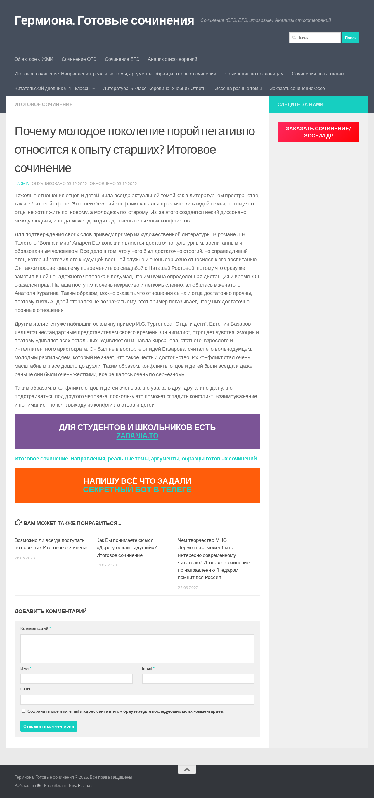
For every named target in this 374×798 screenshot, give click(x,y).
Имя (25, 668)
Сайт (25, 689)
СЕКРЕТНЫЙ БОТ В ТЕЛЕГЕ (137, 489)
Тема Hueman (80, 785)
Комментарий (35, 628)
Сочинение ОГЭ (79, 59)
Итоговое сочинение (44, 104)
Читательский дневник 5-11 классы (52, 88)
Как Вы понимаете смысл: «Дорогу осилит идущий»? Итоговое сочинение (126, 547)
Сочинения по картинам (318, 74)
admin (23, 183)
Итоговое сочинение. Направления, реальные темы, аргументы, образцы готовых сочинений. (115, 74)
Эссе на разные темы (238, 88)
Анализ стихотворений (172, 59)
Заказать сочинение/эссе (297, 88)
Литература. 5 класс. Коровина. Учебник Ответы (155, 88)
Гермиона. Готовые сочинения (105, 20)
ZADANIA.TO (137, 436)
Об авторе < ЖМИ (33, 59)
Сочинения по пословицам (254, 74)
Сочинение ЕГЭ (122, 59)
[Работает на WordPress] (39, 785)
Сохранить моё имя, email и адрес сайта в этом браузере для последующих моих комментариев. (125, 711)
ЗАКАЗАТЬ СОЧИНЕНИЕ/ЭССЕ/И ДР (318, 132)
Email (148, 668)
